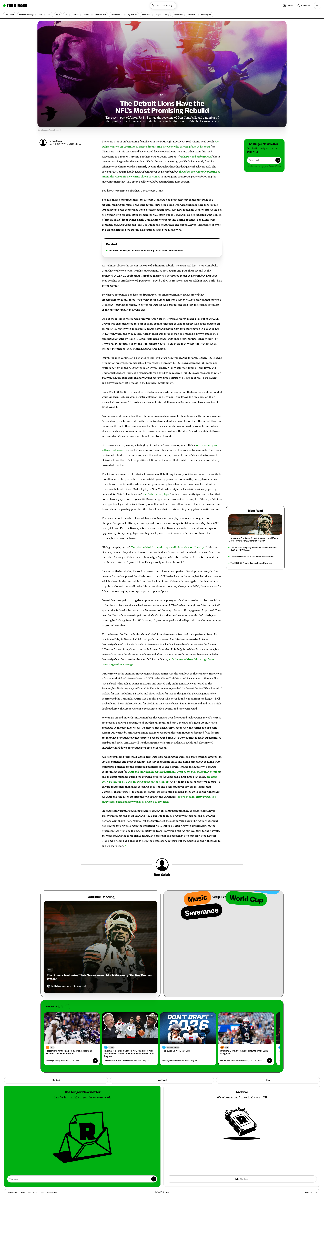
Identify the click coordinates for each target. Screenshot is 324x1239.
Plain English (206, 15)
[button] (163, 5)
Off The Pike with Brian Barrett (232, 1061)
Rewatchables (116, 15)
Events (86, 15)
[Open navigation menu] (317, 5)
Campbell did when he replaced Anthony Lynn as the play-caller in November (174, 771)
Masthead (162, 1080)
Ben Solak (57, 141)
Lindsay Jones (60, 986)
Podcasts (305, 5)
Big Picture (132, 15)
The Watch (146, 15)
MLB (58, 15)
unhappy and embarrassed (196, 156)
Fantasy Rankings (26, 15)
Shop (268, 1080)
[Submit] (277, 160)
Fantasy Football (173, 1047)
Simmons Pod (100, 15)
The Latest (9, 15)
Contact (56, 1080)
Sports (111, 1047)
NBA (40, 15)
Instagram (309, 1192)
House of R (178, 15)
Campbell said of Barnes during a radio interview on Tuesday (167, 547)
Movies (75, 15)
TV (66, 15)
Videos (290, 5)
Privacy (22, 1192)
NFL (49, 15)
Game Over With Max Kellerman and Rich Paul (122, 1061)
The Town (191, 15)
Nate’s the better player (156, 494)
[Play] (129, 1028)
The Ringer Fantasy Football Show (175, 1061)
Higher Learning (162, 15)
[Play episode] (95, 1060)
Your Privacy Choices (35, 1192)
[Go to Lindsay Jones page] (48, 986)
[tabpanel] (162, 250)
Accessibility (51, 1192)
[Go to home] (15, 5)
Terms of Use (12, 1192)
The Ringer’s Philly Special (56, 1061)
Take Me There (241, 1179)
